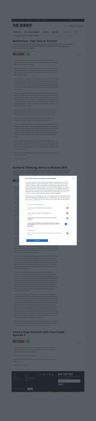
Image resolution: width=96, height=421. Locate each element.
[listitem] (48, 204)
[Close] (74, 178)
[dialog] (48, 210)
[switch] (67, 208)
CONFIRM (37, 240)
